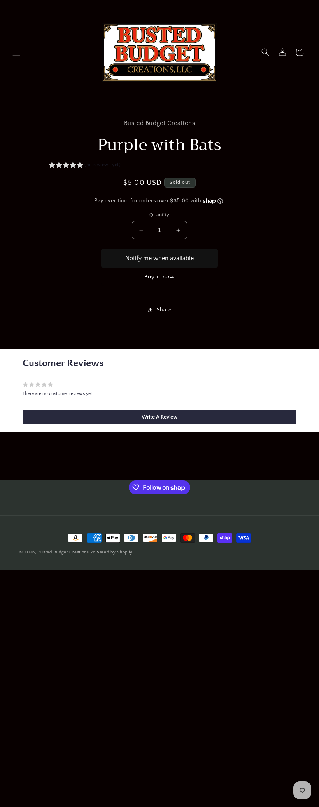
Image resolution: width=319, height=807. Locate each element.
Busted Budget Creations (63, 552)
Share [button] (164, 310)
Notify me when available (159, 258)
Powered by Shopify (111, 552)
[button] (16, 52)
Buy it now (159, 276)
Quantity (159, 214)
